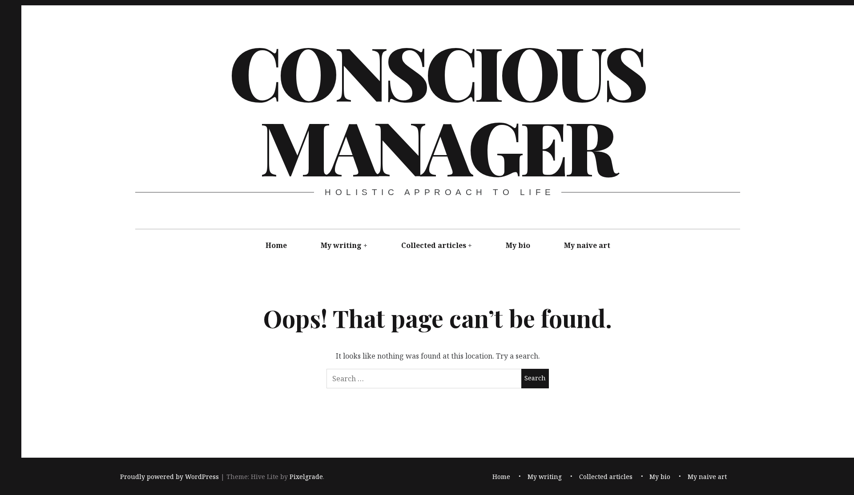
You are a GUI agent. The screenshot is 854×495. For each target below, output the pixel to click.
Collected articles (433, 245)
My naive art (587, 245)
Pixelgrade (306, 476)
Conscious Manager (437, 108)
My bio (518, 245)
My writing (341, 245)
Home (276, 245)
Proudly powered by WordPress (169, 476)
